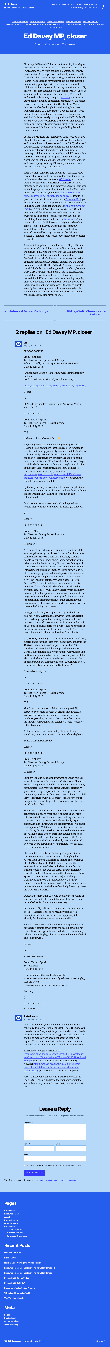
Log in (7, 1315)
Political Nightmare (94, 25)
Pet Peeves (90, 7)
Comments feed (11, 1321)
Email (58, 1144)
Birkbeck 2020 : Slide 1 (14, 1283)
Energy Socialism (14, 25)
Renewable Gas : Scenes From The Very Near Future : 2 (29, 1268)
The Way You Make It (14, 1298)
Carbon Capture (13, 1229)
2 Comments (70, 44)
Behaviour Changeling (16, 1236)
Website (27, 1154)
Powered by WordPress (34, 1341)
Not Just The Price (12, 1253)
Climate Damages (55, 21)
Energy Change (73, 21)
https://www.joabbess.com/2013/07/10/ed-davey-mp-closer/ (55, 385)
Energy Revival (90, 4)
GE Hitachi (65, 179)
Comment (28, 1123)
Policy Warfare (73, 25)
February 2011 (73, 199)
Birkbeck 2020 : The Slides (16, 1278)
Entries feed (10, 1318)
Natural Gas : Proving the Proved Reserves (24, 1263)
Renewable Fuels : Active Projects (19, 1288)
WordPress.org (11, 1324)
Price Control (55, 28)
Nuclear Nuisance (34, 25)
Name (27, 1144)
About (79, 4)
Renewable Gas (69, 4)
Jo (41, 44)
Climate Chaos (37, 21)
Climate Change (20, 21)
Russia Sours (10, 1258)
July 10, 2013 (53, 44)
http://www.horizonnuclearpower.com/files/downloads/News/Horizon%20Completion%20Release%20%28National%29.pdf (55, 1057)
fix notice (68, 219)
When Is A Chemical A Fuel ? (17, 1293)
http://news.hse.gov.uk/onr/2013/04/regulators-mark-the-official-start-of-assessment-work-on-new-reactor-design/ (53, 1067)
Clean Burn (55, 4)
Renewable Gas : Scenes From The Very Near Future (28, 1273)
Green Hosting (76, 7)
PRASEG (65, 97)
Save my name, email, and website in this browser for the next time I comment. (54, 1165)
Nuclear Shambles (54, 25)
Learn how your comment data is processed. (57, 1180)
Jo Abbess (10, 4)
